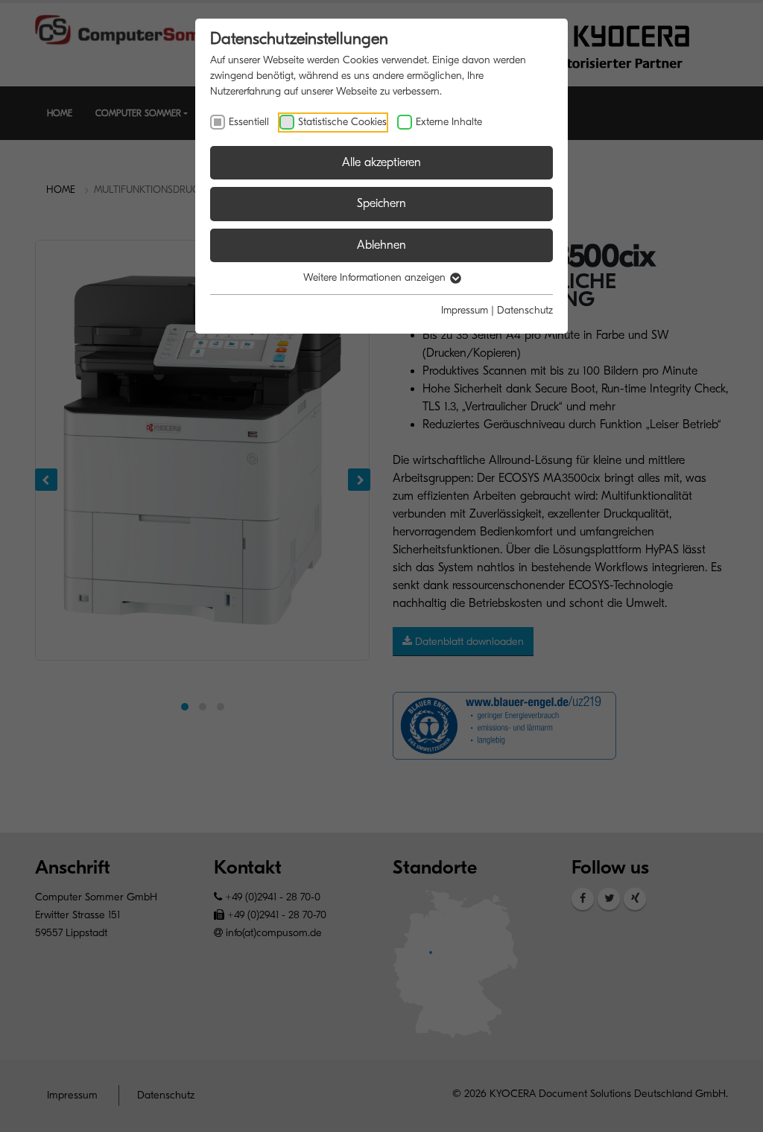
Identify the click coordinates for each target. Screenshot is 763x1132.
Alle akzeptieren (381, 162)
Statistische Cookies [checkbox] (342, 121)
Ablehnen (381, 245)
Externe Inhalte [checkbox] (449, 121)
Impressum (464, 310)
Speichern (381, 203)
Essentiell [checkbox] (249, 121)
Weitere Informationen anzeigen (376, 277)
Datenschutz (525, 310)
